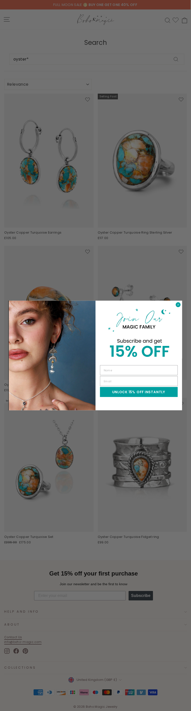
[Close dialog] (178, 305)
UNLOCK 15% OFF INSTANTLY (138, 392)
